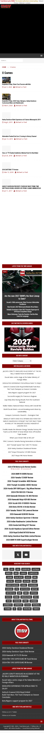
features (26, 581)
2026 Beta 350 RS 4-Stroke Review (22, 507)
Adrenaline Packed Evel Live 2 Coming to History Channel (19, 136)
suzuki (27, 605)
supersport (18, 605)
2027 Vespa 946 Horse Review (22, 456)
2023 (11, 569)
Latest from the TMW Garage (22, 266)
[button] (41, 55)
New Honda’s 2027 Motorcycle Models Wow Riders (22, 307)
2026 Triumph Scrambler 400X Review (22, 481)
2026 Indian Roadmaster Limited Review (22, 521)
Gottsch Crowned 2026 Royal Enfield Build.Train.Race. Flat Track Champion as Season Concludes (20, 694)
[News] (6, 80)
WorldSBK (27, 609)
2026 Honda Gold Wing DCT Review (22, 525)
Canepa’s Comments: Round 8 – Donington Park (22, 415)
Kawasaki (9, 589)
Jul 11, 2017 (8, 191)
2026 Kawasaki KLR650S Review (22, 514)
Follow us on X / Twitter (9, 712)
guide (34, 581)
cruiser (9, 577)
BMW (16, 573)
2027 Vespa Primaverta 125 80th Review (22, 452)
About (41, 1)
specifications (26, 597)
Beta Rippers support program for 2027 (22, 393)
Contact (28, 3)
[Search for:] (11, 60)
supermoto (8, 605)
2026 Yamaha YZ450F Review (22, 477)
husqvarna (33, 585)
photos (8, 597)
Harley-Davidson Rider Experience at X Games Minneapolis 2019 (21, 119)
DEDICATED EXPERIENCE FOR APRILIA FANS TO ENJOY (22, 383)
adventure (26, 569)
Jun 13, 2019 (8, 139)
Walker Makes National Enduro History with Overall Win (22, 406)
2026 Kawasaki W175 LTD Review (14, 655)
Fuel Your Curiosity (22, 461)
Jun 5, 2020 (8, 87)
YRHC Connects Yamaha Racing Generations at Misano (22, 441)
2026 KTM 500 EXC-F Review (22, 492)
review (16, 597)
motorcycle (11, 593)
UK (14, 609)
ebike (35, 577)
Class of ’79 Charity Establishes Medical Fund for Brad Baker (20, 153)
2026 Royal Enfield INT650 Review (22, 532)
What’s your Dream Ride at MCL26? (22, 438)
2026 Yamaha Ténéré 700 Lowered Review (22, 510)
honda (23, 585)
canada (23, 573)
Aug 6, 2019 (8, 122)
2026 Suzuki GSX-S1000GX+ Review (22, 503)
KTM (16, 589)
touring (8, 609)
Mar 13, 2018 (8, 172)
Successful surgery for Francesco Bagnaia (22, 396)
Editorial (21, 3)
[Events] (6, 97)
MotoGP (34, 589)
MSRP (19, 593)
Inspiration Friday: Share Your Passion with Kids (16, 84)
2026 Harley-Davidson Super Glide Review (18, 651)
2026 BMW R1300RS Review (22, 474)
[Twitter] (18, 554)
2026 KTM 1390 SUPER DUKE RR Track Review (19, 659)
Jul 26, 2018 (8, 156)
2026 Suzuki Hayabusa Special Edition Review (22, 529)
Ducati (28, 577)
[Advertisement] (22, 31)
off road (34, 593)
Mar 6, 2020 (8, 106)
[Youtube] (26, 554)
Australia (36, 569)
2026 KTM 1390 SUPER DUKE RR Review (17, 662)
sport (9, 601)
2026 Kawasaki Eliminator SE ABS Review (22, 496)
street (25, 601)
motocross (25, 589)
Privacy (16, 3)
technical (36, 605)
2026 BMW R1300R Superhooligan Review (22, 540)
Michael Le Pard (20, 87)
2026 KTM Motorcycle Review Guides (22, 467)
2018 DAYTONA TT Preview (10, 169)
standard (17, 601)
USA (19, 609)
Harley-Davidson (12, 585)
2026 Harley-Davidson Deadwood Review (22, 448)
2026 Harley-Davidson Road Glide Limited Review (22, 536)
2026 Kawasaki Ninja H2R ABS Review (22, 499)
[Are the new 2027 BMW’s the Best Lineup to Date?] (22, 291)
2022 (5, 569)
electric (10, 581)
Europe (18, 581)
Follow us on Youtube (9, 715)
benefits (9, 573)
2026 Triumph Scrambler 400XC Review (22, 485)
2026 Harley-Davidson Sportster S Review (22, 518)
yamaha (36, 609)
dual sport (19, 577)
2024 (17, 569)
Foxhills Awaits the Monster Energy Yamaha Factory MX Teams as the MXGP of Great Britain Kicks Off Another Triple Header (22, 431)
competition (33, 573)
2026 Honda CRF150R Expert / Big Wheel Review (22, 488)
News (26, 593)
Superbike (34, 601)
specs (36, 597)
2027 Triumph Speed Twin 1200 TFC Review (22, 445)
